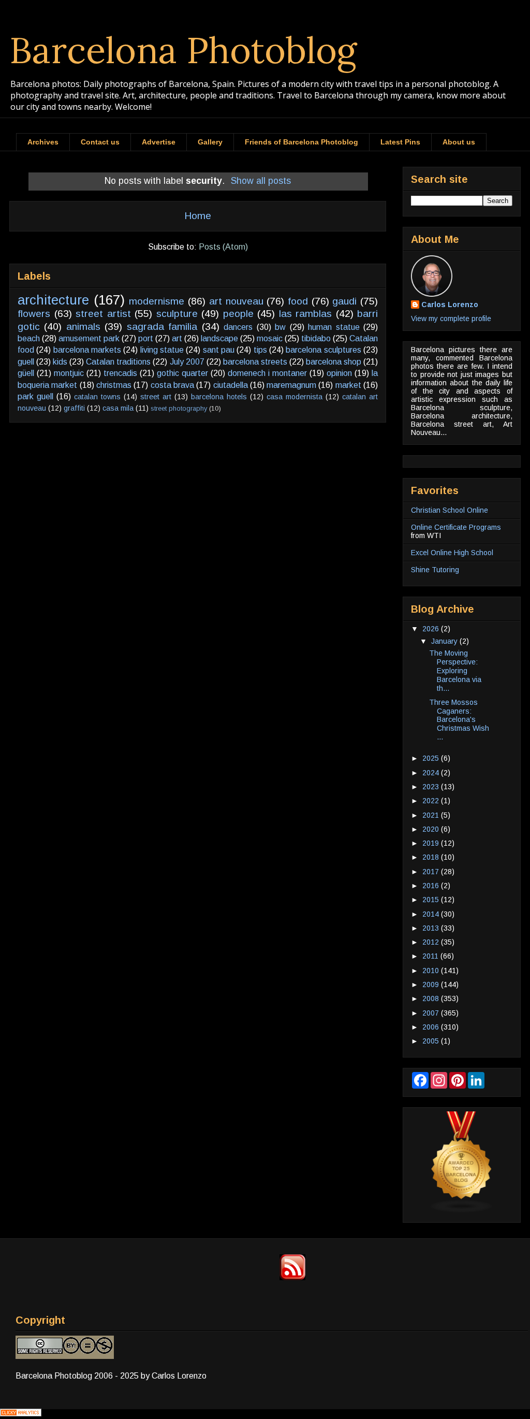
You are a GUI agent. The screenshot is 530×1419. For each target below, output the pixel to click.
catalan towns (97, 397)
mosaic (270, 338)
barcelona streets (255, 361)
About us (459, 142)
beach (29, 338)
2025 (431, 758)
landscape (219, 338)
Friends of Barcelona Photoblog (301, 142)
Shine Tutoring (435, 570)
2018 (431, 857)
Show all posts (261, 181)
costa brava (172, 385)
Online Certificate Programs (456, 527)
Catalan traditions (118, 361)
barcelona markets (87, 349)
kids (60, 361)
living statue (162, 349)
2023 (431, 787)
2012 (431, 942)
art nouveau (236, 301)
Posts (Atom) (223, 246)
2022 (431, 801)
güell (26, 373)
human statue (333, 327)
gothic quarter (182, 373)
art (177, 338)
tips (260, 349)
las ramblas (305, 313)
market (348, 385)
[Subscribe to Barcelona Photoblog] (292, 1277)
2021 (431, 815)
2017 (431, 871)
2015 (431, 899)
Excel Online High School (452, 552)
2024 (431, 773)
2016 (431, 885)
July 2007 (187, 361)
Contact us (100, 142)
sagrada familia (162, 326)
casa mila (118, 408)
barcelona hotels (219, 397)
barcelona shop (333, 361)
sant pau (218, 349)
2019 (431, 843)
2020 (431, 829)
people (238, 313)
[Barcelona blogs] (461, 1210)
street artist (103, 313)
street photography (179, 408)
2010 (431, 970)
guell (26, 361)
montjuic (69, 373)
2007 (431, 1013)
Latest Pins (400, 142)
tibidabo (316, 338)
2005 (431, 1041)
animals (83, 326)
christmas (113, 385)
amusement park (89, 338)
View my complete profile (451, 318)
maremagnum (291, 385)
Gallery (210, 142)
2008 (431, 998)
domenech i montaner (267, 373)
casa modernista (294, 397)
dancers (238, 327)
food (298, 301)
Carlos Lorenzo (449, 304)
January (445, 641)
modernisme (156, 301)
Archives (42, 142)
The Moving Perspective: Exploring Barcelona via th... (455, 670)
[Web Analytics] (20, 1413)
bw (280, 327)
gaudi (344, 301)
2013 (431, 928)
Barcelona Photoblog (183, 50)
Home (197, 215)
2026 (431, 629)
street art (155, 397)
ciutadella (230, 385)
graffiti (74, 408)
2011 (431, 956)
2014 (431, 914)
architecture (53, 300)
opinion (339, 373)
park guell (35, 396)
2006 (431, 1027)
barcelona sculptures (323, 349)
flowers (34, 313)
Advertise (158, 142)
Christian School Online (449, 510)
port (145, 338)
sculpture (177, 313)
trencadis (120, 373)
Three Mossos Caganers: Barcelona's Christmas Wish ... (459, 719)
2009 (431, 984)
